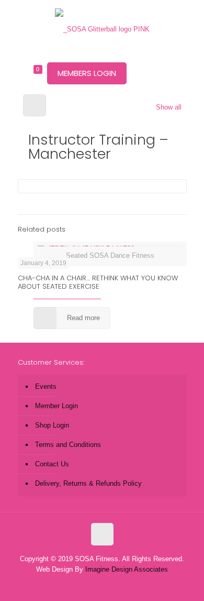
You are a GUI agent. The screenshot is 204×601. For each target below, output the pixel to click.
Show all (168, 107)
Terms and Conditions (68, 445)
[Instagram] (116, 584)
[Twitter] (102, 584)
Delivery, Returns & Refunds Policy (88, 483)
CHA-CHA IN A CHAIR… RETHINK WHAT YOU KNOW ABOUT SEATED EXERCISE (98, 282)
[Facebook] (88, 584)
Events (45, 386)
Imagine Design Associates (126, 569)
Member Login (56, 406)
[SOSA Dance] (102, 29)
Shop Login (52, 425)
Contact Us (52, 464)
